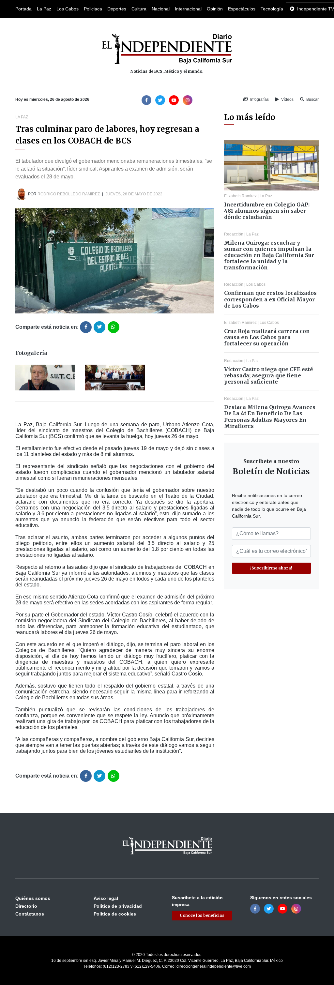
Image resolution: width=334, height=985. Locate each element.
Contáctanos (29, 914)
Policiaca (93, 8)
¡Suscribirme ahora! (271, 568)
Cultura (138, 8)
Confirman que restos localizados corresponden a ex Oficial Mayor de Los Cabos (270, 299)
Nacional (161, 8)
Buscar (312, 99)
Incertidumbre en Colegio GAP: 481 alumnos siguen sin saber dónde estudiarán (267, 210)
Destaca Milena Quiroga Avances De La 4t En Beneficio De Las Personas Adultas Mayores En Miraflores (269, 416)
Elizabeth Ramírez (240, 196)
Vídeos (287, 99)
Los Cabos (67, 8)
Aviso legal (106, 898)
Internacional (188, 8)
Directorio (26, 906)
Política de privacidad (118, 906)
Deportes (116, 8)
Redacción (233, 234)
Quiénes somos (32, 898)
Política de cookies (115, 914)
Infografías (259, 99)
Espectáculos (241, 8)
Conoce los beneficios (202, 915)
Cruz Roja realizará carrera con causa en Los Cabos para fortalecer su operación (267, 337)
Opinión (215, 8)
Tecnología (272, 8)
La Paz (44, 8)
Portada (23, 8)
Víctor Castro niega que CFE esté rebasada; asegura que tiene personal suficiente (268, 375)
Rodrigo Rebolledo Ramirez (69, 194)
